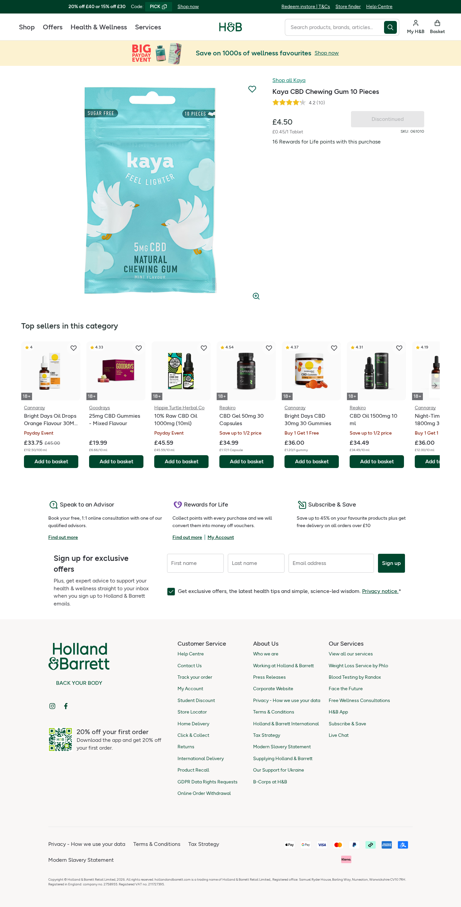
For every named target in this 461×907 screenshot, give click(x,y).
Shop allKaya (288, 80)
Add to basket (51, 461)
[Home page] (230, 27)
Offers (52, 27)
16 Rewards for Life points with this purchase (326, 141)
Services (148, 27)
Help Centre (379, 6)
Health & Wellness (99, 27)
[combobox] (334, 27)
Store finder (348, 6)
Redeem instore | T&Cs (305, 6)
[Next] (434, 385)
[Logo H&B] (230, 30)
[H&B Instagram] (52, 706)
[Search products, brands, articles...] (391, 27)
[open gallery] (150, 190)
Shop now (188, 6)
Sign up (391, 563)
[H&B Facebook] (66, 706)
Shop (27, 27)
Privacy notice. (380, 591)
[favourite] (73, 348)
